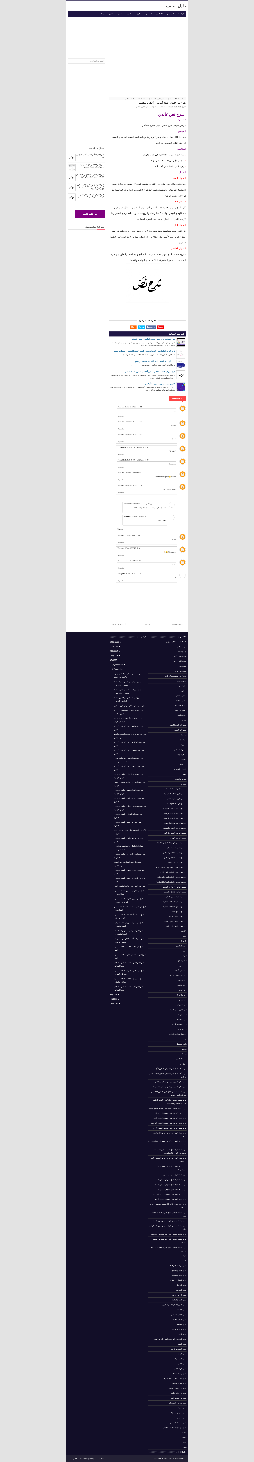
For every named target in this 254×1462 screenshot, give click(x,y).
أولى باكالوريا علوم (180, 661)
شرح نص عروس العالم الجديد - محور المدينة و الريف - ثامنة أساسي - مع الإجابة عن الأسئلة (91, 187)
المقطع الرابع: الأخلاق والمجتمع (175, 892)
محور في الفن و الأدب (179, 1398)
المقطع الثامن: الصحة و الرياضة (175, 828)
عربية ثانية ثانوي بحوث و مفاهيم (175, 1175)
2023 (116, 656)
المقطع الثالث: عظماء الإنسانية (175, 823)
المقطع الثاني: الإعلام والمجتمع (175, 858)
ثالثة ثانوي (183, 965)
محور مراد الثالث (180, 1408)
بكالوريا (184, 941)
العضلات (184, 759)
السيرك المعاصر (181, 750)
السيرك (184, 745)
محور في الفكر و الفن (179, 1393)
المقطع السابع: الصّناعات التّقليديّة (174, 907)
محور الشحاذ (182, 1310)
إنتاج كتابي (183, 686)
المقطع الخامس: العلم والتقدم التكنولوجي (171, 877)
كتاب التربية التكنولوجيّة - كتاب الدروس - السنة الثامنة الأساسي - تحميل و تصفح (144, 351)
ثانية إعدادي (182, 990)
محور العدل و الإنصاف (179, 1329)
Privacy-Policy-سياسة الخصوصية (82, 1458)
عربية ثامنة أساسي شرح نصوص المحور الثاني (170, 1118)
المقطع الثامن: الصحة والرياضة (175, 833)
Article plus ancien (118, 624)
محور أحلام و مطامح (179, 1270)
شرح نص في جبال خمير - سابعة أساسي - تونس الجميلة (153, 339)
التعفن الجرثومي (180, 710)
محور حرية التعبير (180, 1369)
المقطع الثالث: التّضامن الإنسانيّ (175, 818)
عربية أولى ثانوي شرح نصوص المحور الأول (171, 1069)
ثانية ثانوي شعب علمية (178, 1010)
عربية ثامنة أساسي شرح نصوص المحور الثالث (170, 1113)
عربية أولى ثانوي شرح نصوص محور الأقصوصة (170, 1087)
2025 (116, 647)
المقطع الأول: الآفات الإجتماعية (175, 794)
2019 (116, 1004)
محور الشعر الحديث (179, 1319)
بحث (185, 936)
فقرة (185, 1256)
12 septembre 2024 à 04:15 (134, 504)
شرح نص (153, 106)
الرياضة (184, 735)
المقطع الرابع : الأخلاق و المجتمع (175, 887)
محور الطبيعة (182, 1324)
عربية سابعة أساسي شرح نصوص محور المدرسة (169, 1234)
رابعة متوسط (182, 1044)
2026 (117, 642)
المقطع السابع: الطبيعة (178, 912)
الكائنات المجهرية (180, 769)
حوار (185, 1039)
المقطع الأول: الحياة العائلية (177, 799)
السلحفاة (183, 740)
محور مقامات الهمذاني (178, 1423)
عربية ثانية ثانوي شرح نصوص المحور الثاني (171, 1189)
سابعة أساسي (181, 1059)
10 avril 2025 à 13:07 (133, 574)
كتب (185, 1261)
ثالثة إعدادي (182, 961)
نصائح (184, 1442)
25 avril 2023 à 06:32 (133, 473)
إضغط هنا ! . (137, 508)
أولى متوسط (182, 681)
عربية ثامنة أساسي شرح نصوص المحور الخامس (169, 1123)
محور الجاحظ (182, 1285)
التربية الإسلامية (181, 705)
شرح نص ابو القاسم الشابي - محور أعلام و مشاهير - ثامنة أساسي (149, 372)
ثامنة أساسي (161, 106)
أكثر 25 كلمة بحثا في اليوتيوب (176, 642)
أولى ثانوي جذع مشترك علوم (176, 676)
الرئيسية (181, 14)
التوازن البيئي (182, 715)
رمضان (184, 1049)
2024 (116, 651)
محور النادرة (182, 1364)
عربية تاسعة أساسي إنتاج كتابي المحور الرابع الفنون (168, 1108)
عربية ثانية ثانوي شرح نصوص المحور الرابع (171, 1199)
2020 (115, 999)
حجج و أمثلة (182, 1029)
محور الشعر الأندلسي (179, 1315)
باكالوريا (184, 931)
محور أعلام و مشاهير (142, 106)
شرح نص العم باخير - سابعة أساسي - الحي (129, 886)
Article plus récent (177, 624)
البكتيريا (184, 691)
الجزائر (184, 720)
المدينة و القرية (181, 779)
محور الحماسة (181, 1290)
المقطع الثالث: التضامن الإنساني (175, 813)
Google (160, 327)
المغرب (184, 784)
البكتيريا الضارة (181, 696)
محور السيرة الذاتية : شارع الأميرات (173, 1305)
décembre (119, 665)
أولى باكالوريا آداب (180, 656)
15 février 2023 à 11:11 (133, 407)
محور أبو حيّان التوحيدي (178, 1266)
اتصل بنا (101, 1458)
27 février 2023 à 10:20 (133, 434)
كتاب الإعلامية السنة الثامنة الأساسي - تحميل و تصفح (155, 361)
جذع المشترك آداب (179, 1024)
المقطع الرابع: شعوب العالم (176, 897)
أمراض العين (182, 647)
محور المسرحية (181, 1359)
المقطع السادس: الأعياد (178, 916)
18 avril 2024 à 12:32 (133, 548)
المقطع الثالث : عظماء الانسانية (175, 808)
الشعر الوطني (181, 754)
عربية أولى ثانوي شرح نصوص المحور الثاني (171, 1082)
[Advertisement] (127, 36)
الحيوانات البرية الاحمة (178, 725)
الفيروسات (183, 764)
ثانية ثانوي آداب (181, 1005)
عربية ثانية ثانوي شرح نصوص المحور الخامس (170, 1194)
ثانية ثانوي (183, 1000)
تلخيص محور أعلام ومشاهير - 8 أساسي (160, 384)
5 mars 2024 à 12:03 (132, 535)
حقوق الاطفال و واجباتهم (178, 1034)
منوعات (184, 1437)
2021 (115, 995)
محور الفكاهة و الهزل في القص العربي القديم (170, 1339)
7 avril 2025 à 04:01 (139, 516)
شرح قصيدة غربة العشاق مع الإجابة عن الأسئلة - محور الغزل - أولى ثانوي (90, 176)
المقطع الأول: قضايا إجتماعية (176, 804)
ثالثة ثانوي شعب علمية (178, 975)
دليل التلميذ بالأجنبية (90, 214)
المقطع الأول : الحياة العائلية (176, 789)
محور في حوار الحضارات (178, 1403)
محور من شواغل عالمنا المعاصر (175, 1427)
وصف (185, 1447)
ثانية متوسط (182, 1015)
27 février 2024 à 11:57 (133, 485)
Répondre (121, 416)
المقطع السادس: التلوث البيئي (175, 921)
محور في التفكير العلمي (178, 1388)
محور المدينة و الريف (179, 1349)
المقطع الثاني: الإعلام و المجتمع (175, 853)
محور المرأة (182, 1354)
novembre (119, 669)
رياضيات (184, 1054)
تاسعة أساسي (181, 946)
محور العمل (182, 1334)
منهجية (184, 1432)
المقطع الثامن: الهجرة (178, 838)
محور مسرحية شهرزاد (179, 1413)
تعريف (184, 956)
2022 (115, 660)
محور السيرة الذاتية (179, 1300)
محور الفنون (182, 1344)
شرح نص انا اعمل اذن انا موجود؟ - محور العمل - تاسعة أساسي (91, 166)
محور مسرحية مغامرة (179, 1418)
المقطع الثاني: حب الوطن (177, 862)
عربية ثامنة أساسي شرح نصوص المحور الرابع (170, 1128)
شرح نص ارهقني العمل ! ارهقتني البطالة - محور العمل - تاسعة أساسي (91, 196)
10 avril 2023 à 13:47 (141, 447)
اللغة (185, 774)
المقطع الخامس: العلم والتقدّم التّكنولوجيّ (171, 882)
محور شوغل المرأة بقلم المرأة (175, 1378)
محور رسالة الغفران (179, 1373)
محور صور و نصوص (179, 1383)
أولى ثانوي (183, 666)
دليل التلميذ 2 (148, 504)
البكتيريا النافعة (181, 700)
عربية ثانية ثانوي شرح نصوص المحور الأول (171, 1180)
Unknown (120, 407)
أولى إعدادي (182, 651)
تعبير (185, 951)
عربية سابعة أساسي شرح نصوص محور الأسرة (170, 1221)
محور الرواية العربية (179, 1295)
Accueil (147, 624)
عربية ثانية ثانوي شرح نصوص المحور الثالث (171, 1184)
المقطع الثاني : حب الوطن (177, 848)
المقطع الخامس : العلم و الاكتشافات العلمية (171, 867)
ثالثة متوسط (182, 980)
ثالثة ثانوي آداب (181, 970)
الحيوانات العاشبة (180, 730)
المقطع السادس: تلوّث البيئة (176, 926)
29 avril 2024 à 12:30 (133, 561)
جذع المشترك (181, 1019)
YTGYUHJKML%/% (125, 447)
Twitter (141, 327)
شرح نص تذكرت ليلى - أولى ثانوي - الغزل (129, 706)
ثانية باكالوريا (182, 995)
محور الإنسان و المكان (178, 1280)
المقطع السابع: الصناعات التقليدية (174, 902)
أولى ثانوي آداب (181, 671)
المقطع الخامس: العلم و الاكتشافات (173, 872)
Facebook (151, 327)
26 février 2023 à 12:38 (133, 422)
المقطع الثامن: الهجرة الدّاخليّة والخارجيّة (172, 843)
